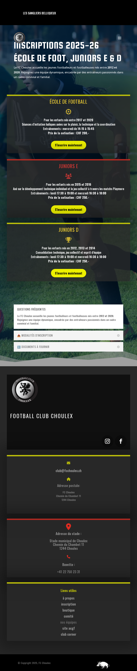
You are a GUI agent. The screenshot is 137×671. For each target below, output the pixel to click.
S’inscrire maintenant (68, 145)
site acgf (68, 628)
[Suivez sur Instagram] (107, 441)
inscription (68, 604)
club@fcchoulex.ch (69, 470)
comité (68, 616)
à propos (69, 598)
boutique (68, 610)
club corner (68, 634)
